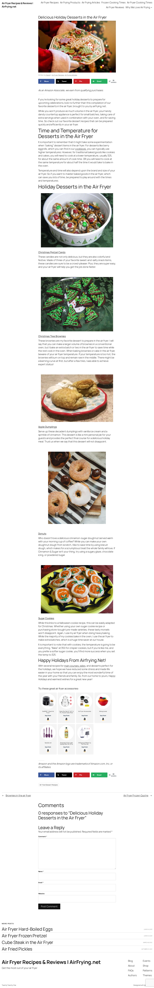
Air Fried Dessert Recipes (49, 785)
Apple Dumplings (47, 426)
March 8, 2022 (147, 942)
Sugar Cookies (46, 618)
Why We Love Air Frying (137, 7)
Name (41, 871)
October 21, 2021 (146, 949)
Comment (42, 836)
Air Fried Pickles (17, 949)
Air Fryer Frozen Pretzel (24, 935)
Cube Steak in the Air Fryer (27, 942)
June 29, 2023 (148, 929)
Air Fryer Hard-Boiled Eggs (27, 929)
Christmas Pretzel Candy (52, 252)
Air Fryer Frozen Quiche (135, 795)
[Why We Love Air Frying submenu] (151, 7)
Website (41, 893)
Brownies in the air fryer (18, 795)
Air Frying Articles (71, 75)
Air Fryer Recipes (58, 75)
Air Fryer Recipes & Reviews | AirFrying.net (51, 961)
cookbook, (81, 148)
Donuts (42, 533)
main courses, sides (74, 665)
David (48, 75)
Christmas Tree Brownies (52, 336)
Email (40, 882)
